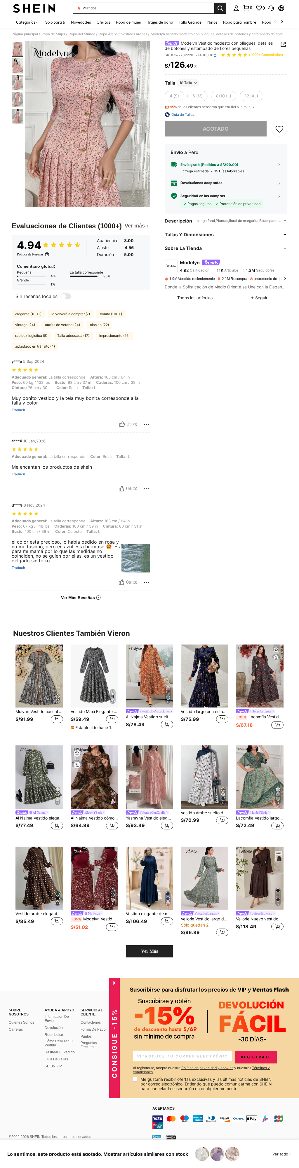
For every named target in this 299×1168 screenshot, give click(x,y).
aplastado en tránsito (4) (35, 346)
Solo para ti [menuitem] (55, 22)
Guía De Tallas (56, 1059)
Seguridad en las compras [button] (202, 196)
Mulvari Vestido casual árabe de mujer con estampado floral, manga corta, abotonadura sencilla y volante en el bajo (39, 711)
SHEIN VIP (53, 1066)
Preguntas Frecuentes (89, 1045)
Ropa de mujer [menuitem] (128, 22)
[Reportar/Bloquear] (146, 424)
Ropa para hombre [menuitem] (239, 22)
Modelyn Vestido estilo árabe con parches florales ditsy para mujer (95, 919)
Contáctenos (91, 1022)
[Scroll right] (282, 22)
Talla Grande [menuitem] (190, 22)
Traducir (18, 410)
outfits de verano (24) (62, 325)
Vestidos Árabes (134, 34)
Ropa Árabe (108, 34)
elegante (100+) (28, 314)
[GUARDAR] (279, 128)
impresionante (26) (114, 335)
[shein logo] (34, 8)
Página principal (25, 34)
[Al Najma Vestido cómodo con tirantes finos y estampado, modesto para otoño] (94, 777)
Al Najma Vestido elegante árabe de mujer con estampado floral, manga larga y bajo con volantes (39, 818)
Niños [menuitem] (212, 22)
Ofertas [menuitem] (103, 22)
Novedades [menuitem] (81, 22)
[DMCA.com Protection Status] (171, 1137)
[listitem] (39, 690)
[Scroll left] (275, 22)
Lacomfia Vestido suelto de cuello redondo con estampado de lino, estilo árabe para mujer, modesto (260, 717)
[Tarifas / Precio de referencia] (195, 66)
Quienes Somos (21, 1022)
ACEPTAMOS (163, 1109)
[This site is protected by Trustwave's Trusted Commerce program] (156, 1137)
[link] (248, 7)
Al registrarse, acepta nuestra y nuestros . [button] (201, 1070)
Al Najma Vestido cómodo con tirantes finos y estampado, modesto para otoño (94, 818)
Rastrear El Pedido (60, 1052)
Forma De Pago (93, 1029)
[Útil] (122, 424)
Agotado (216, 129)
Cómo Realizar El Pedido (59, 1043)
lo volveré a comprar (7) (70, 314)
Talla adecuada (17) (73, 335)
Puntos (86, 1036)
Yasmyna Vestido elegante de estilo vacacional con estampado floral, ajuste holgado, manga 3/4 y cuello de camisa (149, 818)
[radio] (174, 96)
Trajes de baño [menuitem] (160, 22)
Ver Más (149, 951)
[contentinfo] (224, 1122)
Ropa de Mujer (53, 34)
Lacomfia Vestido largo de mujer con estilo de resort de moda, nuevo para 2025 (260, 818)
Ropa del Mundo (82, 34)
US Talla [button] (185, 82)
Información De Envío (57, 1019)
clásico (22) (99, 325)
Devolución (54, 1028)
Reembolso (54, 1035)
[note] (94, 728)
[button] (271, 8)
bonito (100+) (111, 314)
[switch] (65, 296)
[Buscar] (220, 8)
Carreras (16, 1029)
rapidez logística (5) (31, 335)
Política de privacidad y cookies (207, 1068)
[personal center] (236, 8)
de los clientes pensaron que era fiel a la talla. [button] (210, 107)
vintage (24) (25, 325)
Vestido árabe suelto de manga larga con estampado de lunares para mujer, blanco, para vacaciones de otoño (204, 812)
